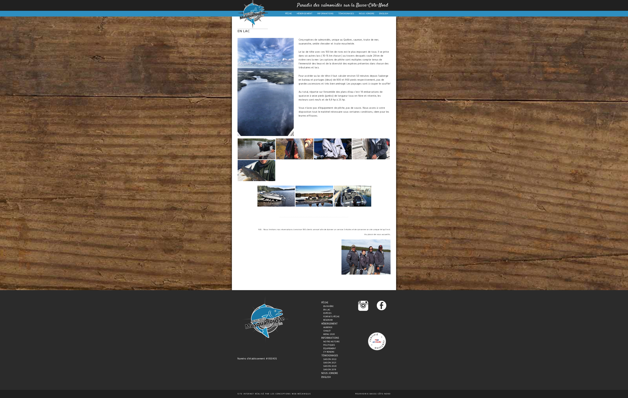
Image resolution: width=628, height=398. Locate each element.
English (383, 14)
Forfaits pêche (331, 316)
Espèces (327, 313)
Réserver (328, 320)
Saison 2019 (329, 369)
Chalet (327, 331)
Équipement (329, 348)
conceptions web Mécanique (293, 393)
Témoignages (346, 14)
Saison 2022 (330, 359)
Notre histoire (331, 341)
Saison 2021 (329, 362)
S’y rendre (328, 352)
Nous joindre (366, 14)
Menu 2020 (329, 334)
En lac (326, 310)
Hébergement (305, 14)
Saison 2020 (330, 366)
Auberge (327, 327)
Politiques (329, 345)
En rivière (328, 306)
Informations (325, 14)
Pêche (288, 14)
